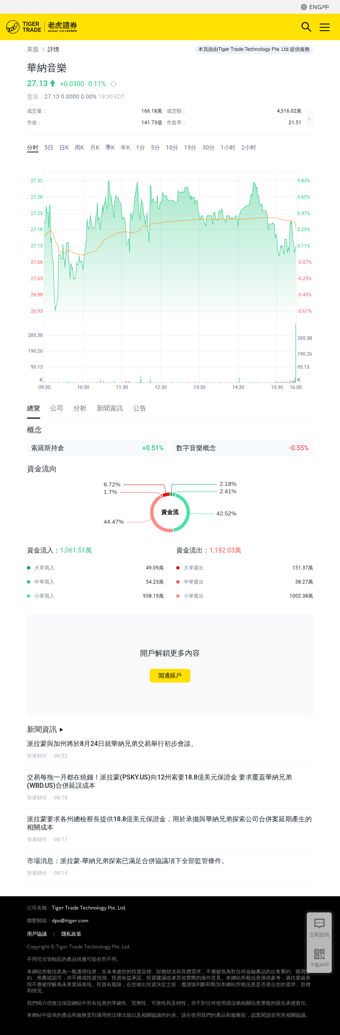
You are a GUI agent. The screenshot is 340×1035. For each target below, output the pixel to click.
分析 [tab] (80, 408)
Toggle (325, 27)
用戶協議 (37, 934)
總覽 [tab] (33, 408)
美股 (33, 49)
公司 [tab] (56, 408)
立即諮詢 (319, 934)
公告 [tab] (139, 408)
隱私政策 (71, 934)
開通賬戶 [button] (170, 675)
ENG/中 (319, 7)
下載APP (319, 964)
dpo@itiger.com (70, 920)
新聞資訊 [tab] (110, 408)
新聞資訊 (42, 729)
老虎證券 (54, 27)
